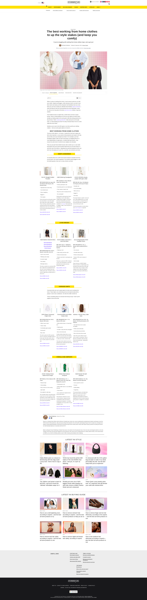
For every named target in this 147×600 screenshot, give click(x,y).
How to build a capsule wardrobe (81, 572)
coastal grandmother (61, 119)
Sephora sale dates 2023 (75, 557)
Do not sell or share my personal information (76, 587)
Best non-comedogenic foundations (87, 560)
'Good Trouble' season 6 (71, 10)
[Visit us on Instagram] (100, 1)
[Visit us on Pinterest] (105, 1)
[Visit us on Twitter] (104, 1)
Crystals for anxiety (87, 557)
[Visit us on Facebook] (102, 1)
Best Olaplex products (74, 555)
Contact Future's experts (63, 585)
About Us (54, 585)
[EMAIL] (52, 418)
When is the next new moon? (82, 569)
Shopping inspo (83, 7)
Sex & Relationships (67, 7)
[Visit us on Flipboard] (109, 1)
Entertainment (57, 7)
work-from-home (68, 110)
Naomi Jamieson (66, 45)
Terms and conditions (75, 585)
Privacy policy (84, 585)
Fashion (76, 7)
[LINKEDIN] (50, 418)
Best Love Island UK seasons (82, 574)
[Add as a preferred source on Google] (73, 591)
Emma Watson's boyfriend (57, 10)
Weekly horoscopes (96, 10)
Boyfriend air (79, 567)
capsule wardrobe (76, 106)
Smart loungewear (53, 92)
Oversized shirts (68, 92)
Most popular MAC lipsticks (75, 561)
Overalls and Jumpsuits (77, 92)
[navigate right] (106, 92)
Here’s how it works (87, 48)
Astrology (92, 7)
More (98, 7)
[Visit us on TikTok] (107, 1)
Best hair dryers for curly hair (89, 562)
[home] (46, 7)
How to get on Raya (74, 559)
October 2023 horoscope (84, 10)
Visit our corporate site (88, 596)
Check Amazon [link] (47, 248)
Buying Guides (73, 29)
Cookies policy (91, 585)
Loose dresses (61, 92)
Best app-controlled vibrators (89, 555)
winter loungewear (78, 207)
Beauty (50, 7)
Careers (62, 587)
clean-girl (63, 203)
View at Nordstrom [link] (48, 242)
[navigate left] (40, 92)
